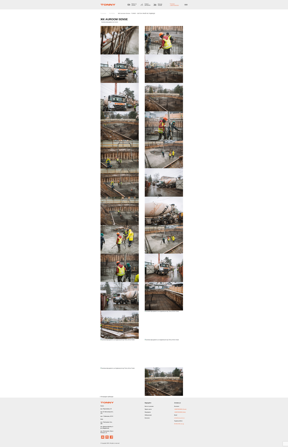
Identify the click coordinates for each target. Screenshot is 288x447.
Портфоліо (148, 412)
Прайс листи (148, 409)
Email (175, 415)
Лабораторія (148, 415)
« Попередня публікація (106, 396)
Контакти (147, 418)
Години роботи (178, 420)
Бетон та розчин (149, 406)
